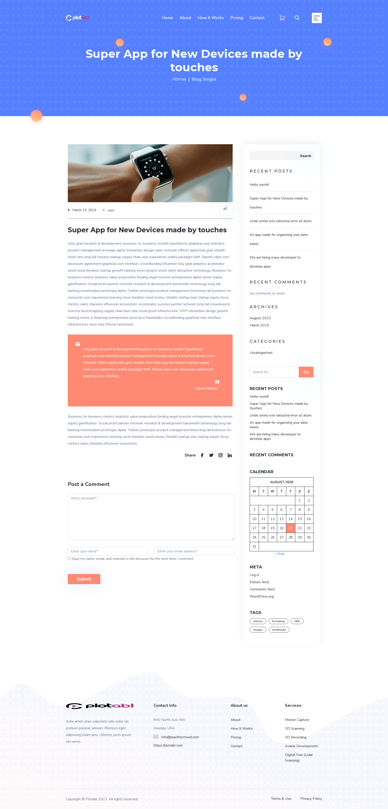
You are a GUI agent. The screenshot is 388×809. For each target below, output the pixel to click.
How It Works (211, 17)
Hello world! (259, 184)
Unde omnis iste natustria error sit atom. (281, 221)
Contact (257, 17)
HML (297, 621)
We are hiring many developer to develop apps (275, 436)
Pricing (237, 17)
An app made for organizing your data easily (279, 425)
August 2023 (260, 318)
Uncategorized (261, 352)
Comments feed (262, 589)
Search (305, 156)
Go (306, 372)
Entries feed (259, 582)
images (258, 630)
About (185, 17)
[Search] (293, 18)
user (111, 210)
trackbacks (279, 630)
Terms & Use (281, 798)
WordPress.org (262, 596)
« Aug (279, 553)
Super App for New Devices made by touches (279, 406)
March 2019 (259, 325)
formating (278, 621)
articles (257, 621)
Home (167, 17)
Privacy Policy (311, 798)
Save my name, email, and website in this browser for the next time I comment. (133, 558)
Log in (254, 574)
